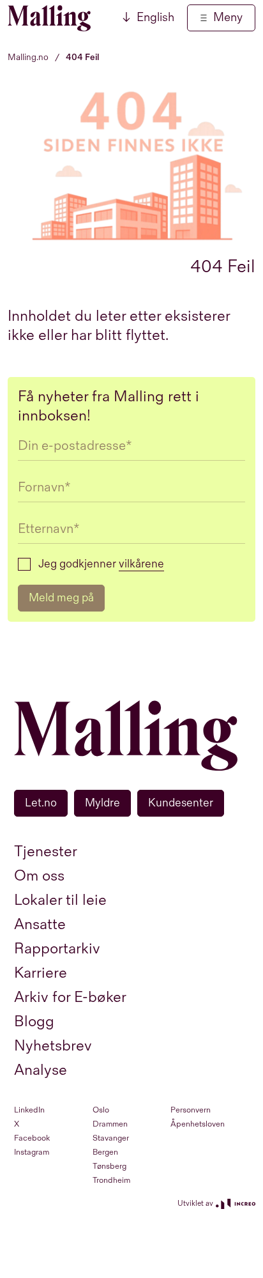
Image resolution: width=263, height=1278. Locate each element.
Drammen (110, 1124)
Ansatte (40, 924)
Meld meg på (61, 597)
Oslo (101, 1110)
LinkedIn (29, 1110)
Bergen (105, 1152)
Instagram (31, 1152)
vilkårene (141, 564)
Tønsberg (109, 1166)
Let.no (41, 803)
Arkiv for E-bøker (70, 997)
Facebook (32, 1138)
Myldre (102, 803)
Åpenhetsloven (197, 1124)
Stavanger (111, 1138)
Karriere (40, 973)
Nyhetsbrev (53, 1045)
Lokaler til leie (60, 900)
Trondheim (111, 1180)
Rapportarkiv (57, 948)
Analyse (40, 1070)
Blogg (34, 1021)
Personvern (190, 1110)
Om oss (39, 875)
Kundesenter (180, 803)
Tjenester (45, 851)
